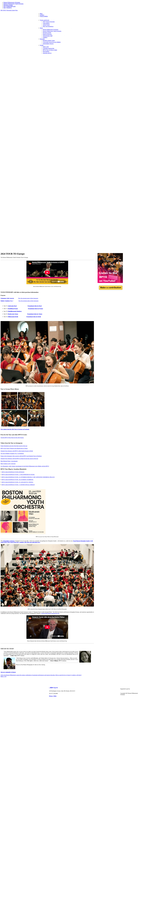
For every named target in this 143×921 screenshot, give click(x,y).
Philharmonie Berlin (13, 316)
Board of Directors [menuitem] (47, 34)
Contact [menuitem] (42, 15)
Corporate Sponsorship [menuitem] (48, 48)
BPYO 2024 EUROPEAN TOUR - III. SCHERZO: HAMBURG (17, 479)
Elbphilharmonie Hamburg (15, 311)
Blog (16, 10)
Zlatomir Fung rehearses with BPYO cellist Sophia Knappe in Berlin (17, 451)
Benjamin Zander (11, 10)
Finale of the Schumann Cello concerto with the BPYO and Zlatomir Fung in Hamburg (21, 456)
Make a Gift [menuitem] (46, 46)
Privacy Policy (53, 696)
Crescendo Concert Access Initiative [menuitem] (52, 42)
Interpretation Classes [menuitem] (48, 43)
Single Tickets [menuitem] (46, 24)
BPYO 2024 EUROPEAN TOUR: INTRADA (13, 472)
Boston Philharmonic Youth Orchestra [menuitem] (13, 3)
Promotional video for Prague (35, 308)
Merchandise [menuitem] (46, 51)
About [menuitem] (41, 28)
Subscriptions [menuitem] (46, 23)
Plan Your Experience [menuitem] (48, 26)
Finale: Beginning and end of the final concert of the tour (14, 446)
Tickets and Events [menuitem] (44, 20)
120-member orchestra (8, 541)
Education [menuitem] (42, 39)
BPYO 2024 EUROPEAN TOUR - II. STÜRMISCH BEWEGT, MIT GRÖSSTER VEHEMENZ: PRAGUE (28, 477)
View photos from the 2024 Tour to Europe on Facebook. (15, 429)
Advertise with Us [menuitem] (47, 53)
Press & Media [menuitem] (44, 16)
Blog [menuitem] (41, 13)
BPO (2, 10)
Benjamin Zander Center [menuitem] (49, 40)
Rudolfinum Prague (13, 308)
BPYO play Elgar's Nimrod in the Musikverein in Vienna (14, 448)
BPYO (5, 10)
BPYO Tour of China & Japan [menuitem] (50, 50)
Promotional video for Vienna (34, 314)
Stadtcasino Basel (12, 306)
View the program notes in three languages (28, 298)
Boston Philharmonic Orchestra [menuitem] (12, 2)
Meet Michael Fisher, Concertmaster (9, 461)
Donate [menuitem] (41, 45)
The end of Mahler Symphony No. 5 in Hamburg (12, 453)
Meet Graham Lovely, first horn (8, 463)
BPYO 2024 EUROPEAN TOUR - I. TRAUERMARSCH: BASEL (18, 474)
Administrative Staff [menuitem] (47, 35)
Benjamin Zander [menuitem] (8, 5)
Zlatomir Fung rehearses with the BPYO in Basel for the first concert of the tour (19, 458)
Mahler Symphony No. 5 (7, 300)
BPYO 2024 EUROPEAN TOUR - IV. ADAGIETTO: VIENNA (17, 482)
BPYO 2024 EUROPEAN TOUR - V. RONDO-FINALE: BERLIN (18, 484)
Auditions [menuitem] (45, 37)
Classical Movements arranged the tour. (50, 613)
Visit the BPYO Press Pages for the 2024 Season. (12, 437)
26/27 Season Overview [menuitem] (49, 21)
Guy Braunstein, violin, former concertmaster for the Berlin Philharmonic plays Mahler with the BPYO (25, 466)
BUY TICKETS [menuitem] (8, 7)
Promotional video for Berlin (33, 316)
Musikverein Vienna (13, 314)
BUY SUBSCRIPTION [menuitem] (9, 6)
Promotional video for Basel (35, 306)
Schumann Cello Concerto (7, 298)
